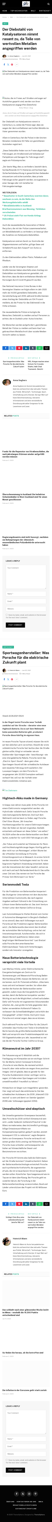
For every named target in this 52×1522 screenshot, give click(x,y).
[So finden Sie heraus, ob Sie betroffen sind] (26, 1336)
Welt (33, 11)
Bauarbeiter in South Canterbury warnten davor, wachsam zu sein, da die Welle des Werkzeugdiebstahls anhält (25, 199)
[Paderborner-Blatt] (26, 4)
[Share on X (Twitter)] (8, 64)
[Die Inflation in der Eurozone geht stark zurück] (26, 1374)
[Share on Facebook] (4, 64)
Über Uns (10, 1502)
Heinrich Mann (15, 670)
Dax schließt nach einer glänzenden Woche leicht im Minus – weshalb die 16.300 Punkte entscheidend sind (25, 1312)
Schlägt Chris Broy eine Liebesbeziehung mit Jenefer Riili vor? (15, 1219)
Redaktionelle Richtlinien (25, 1505)
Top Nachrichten (19, 11)
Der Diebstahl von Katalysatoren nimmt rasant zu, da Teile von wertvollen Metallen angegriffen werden (36, 1222)
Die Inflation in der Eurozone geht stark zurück (24, 1390)
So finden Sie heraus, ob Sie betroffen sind (22, 1353)
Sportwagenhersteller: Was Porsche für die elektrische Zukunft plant (13, 364)
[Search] (48, 4)
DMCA (41, 1502)
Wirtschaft (8, 647)
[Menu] (4, 4)
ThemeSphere (39, 1515)
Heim (4, 11)
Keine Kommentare (11, 59)
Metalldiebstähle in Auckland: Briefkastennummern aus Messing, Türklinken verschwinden (23, 209)
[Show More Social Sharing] (17, 64)
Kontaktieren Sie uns (26, 1502)
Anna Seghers (15, 56)
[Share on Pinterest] (12, 64)
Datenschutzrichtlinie (26, 1509)
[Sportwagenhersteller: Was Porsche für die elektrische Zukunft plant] (26, 696)
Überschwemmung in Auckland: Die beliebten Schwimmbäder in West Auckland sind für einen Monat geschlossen (24, 497)
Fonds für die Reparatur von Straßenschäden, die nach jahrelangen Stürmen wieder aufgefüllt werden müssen (25, 454)
